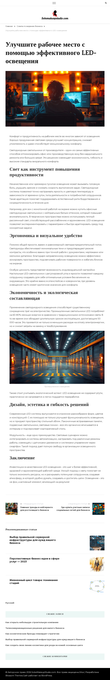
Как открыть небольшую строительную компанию (32, 622)
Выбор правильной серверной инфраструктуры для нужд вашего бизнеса (33, 540)
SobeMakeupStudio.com (44, 672)
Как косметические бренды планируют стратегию (32, 634)
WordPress (46, 675)
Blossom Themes (14, 675)
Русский (10, 603)
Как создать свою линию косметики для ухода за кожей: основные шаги (44, 645)
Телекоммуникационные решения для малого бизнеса (35, 628)
